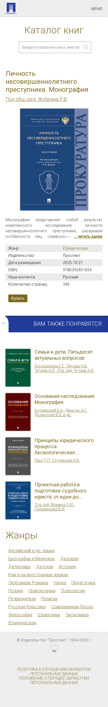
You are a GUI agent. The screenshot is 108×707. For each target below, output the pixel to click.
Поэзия (15, 590)
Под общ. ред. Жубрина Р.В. (37, 99)
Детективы (19, 566)
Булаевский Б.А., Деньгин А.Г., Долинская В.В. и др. (61, 412)
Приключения (42, 590)
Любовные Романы (28, 582)
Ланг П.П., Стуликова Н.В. (57, 460)
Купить (17, 298)
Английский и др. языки (31, 550)
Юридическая (75, 248)
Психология (73, 590)
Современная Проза (72, 606)
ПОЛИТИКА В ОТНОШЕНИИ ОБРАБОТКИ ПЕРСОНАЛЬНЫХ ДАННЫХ (54, 671)
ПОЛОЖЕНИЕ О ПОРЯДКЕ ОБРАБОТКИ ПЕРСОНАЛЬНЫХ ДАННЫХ (54, 680)
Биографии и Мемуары (31, 558)
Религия (49, 598)
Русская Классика (27, 606)
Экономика (77, 614)
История (67, 566)
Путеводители (22, 598)
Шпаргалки (49, 614)
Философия (20, 614)
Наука (60, 582)
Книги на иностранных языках (38, 574)
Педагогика (83, 582)
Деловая (69, 558)
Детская (44, 566)
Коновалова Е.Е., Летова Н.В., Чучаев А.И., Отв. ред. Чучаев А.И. (64, 368)
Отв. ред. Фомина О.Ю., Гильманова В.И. (55, 506)
